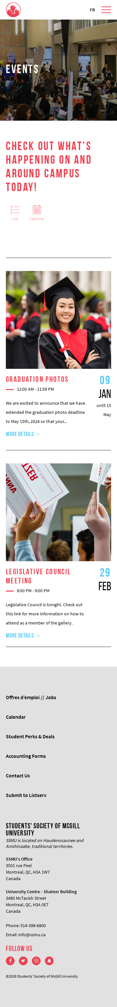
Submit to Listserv (26, 795)
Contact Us (18, 775)
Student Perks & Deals (30, 736)
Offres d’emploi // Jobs (31, 697)
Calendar (36, 218)
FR (92, 10)
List (15, 218)
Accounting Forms (26, 756)
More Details (20, 435)
